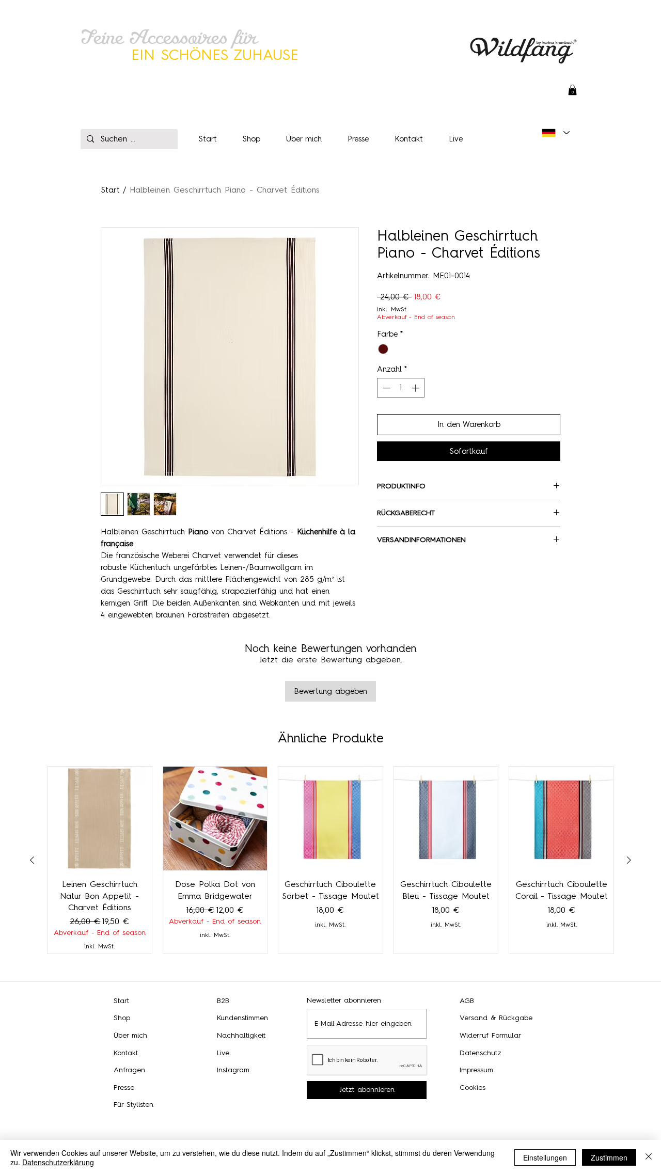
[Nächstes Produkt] (629, 860)
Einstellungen (545, 1157)
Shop (122, 1017)
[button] (572, 90)
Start (110, 190)
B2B (223, 1000)
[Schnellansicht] (100, 819)
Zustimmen (609, 1157)
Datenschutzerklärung (58, 1162)
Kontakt (126, 1053)
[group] (330, 860)
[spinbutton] (401, 388)
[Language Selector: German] (555, 133)
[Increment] (416, 388)
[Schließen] (648, 1157)
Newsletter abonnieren (344, 1000)
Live (223, 1053)
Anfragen (129, 1070)
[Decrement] (385, 388)
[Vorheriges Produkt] (32, 860)
